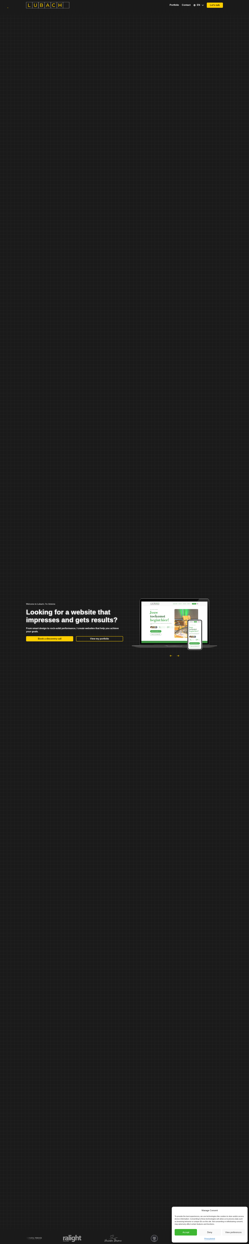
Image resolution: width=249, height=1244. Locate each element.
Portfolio (174, 5)
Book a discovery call (49, 638)
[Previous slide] (171, 655)
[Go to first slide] (178, 655)
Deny (209, 1232)
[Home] (47, 5)
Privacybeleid (209, 1239)
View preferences (233, 1232)
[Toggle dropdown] (203, 5)
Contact (186, 5)
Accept (186, 1232)
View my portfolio (99, 638)
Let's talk (215, 5)
